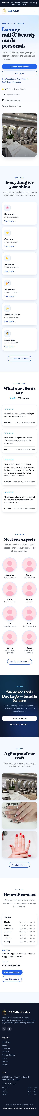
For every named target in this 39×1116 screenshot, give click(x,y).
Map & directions (12, 979)
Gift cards (19, 73)
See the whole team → (19, 662)
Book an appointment (19, 67)
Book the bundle (19, 718)
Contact (4, 1065)
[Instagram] (4, 1029)
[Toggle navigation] (34, 10)
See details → (22, 4)
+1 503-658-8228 (11, 965)
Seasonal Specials (8, 1055)
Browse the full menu (20, 358)
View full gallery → (19, 865)
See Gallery (6, 82)
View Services (22, 79)
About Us (5, 1061)
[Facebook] (9, 1029)
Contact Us (16, 82)
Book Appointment (9, 79)
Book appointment (12, 972)
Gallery (4, 1045)
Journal (4, 1058)
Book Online (6, 1042)
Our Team (5, 1052)
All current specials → (19, 724)
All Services (6, 1048)
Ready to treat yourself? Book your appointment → (19, 1108)
